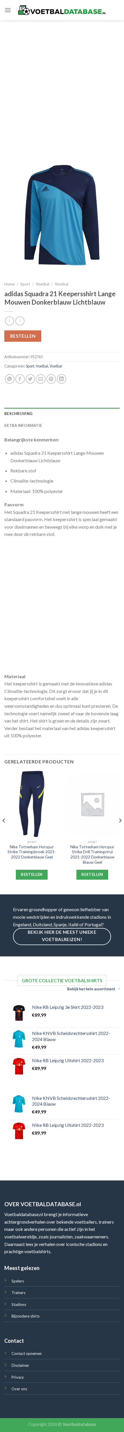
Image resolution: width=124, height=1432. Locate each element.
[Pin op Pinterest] (51, 379)
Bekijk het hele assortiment (91, 989)
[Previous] (4, 832)
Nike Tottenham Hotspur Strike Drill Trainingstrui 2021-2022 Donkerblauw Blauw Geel (92, 855)
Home (9, 284)
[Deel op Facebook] (20, 379)
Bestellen (23, 336)
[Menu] (7, 10)
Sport (25, 284)
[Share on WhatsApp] (9, 379)
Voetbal (42, 284)
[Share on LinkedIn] (61, 379)
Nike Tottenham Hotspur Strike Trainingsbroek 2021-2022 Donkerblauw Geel (31, 852)
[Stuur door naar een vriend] (41, 379)
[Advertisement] (62, 85)
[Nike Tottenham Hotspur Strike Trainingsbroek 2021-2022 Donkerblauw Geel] (31, 804)
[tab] (62, 413)
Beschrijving (18, 413)
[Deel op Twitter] (30, 379)
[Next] (120, 832)
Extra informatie (23, 425)
